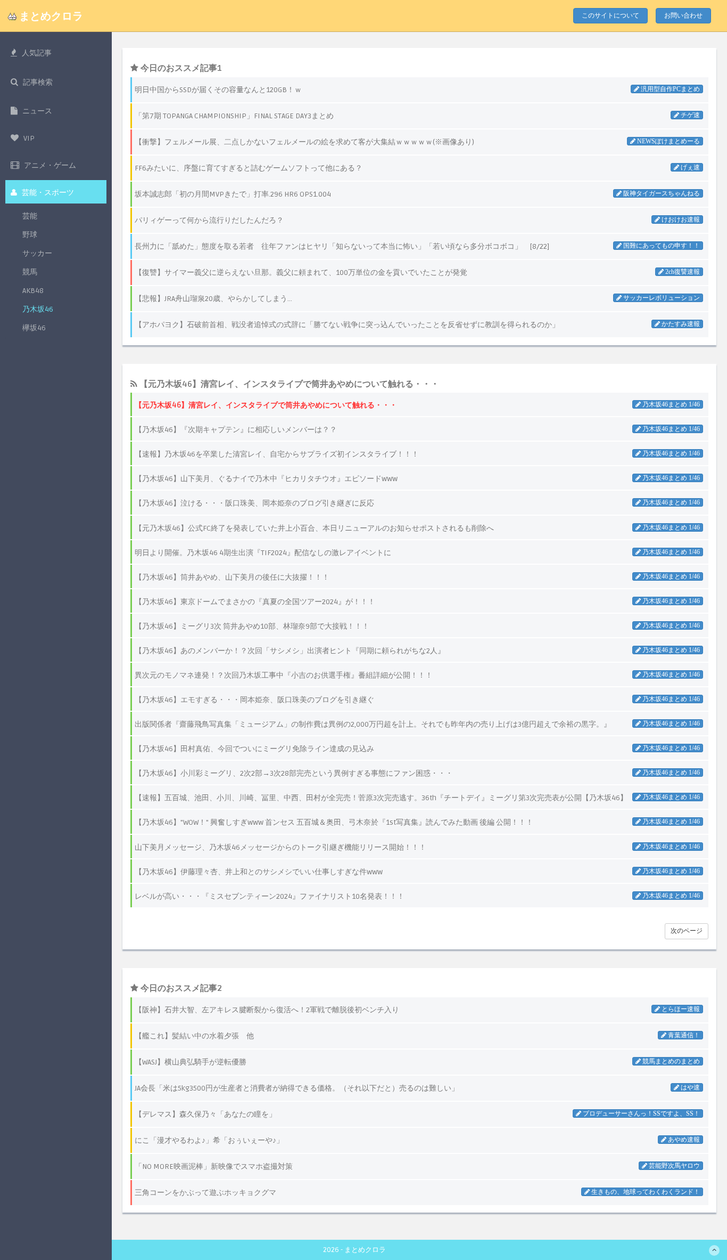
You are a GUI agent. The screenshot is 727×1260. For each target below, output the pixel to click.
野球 (29, 234)
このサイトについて (610, 16)
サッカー (37, 253)
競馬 (29, 272)
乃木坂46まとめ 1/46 (670, 404)
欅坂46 (34, 327)
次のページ (687, 931)
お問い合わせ (683, 16)
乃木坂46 (37, 309)
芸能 (29, 216)
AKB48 (33, 290)
